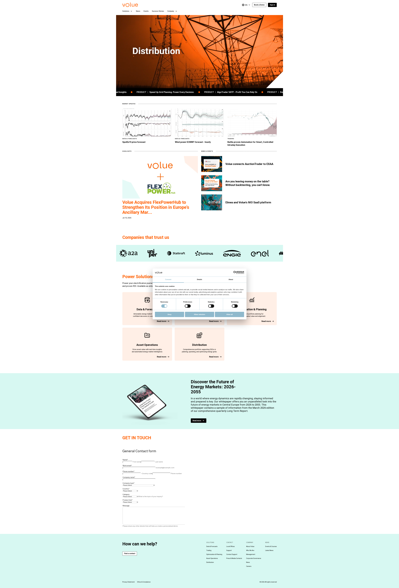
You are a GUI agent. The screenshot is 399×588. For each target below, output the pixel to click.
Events (146, 11)
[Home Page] (133, 6)
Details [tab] (199, 279)
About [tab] (231, 279)
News (138, 11)
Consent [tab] (168, 279)
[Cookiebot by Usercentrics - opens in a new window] (235, 272)
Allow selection (199, 314)
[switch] (188, 306)
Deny (169, 314)
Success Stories (158, 11)
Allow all (229, 314)
